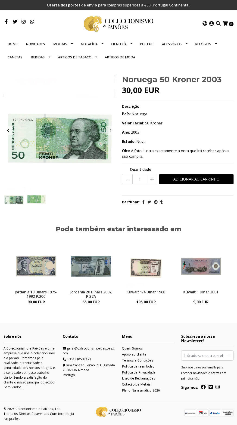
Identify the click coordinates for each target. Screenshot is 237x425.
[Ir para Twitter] (15, 21)
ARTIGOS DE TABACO (74, 57)
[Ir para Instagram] (23, 21)
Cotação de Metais (136, 384)
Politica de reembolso (138, 366)
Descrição (130, 106)
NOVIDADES (35, 44)
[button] (205, 24)
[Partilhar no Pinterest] (156, 202)
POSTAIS (146, 44)
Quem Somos (132, 348)
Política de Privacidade (139, 372)
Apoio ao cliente (134, 354)
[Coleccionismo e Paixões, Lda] (118, 23)
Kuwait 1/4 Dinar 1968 (146, 292)
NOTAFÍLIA (89, 44)
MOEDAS (60, 44)
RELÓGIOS (203, 44)
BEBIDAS (38, 57)
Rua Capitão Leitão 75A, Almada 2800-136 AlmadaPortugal (89, 370)
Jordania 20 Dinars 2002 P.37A (91, 294)
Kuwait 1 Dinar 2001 (200, 292)
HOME (12, 44)
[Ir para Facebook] (6, 21)
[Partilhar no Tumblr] (161, 202)
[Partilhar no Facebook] (143, 202)
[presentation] (8, 130)
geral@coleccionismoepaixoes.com (89, 350)
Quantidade (140, 169)
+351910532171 (78, 359)
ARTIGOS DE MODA (120, 57)
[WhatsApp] (32, 21)
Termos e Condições (137, 360)
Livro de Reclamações (138, 378)
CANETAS (15, 57)
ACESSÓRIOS (172, 44)
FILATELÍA (119, 44)
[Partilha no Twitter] (149, 202)
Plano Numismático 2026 (141, 390)
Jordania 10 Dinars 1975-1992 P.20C (36, 294)
